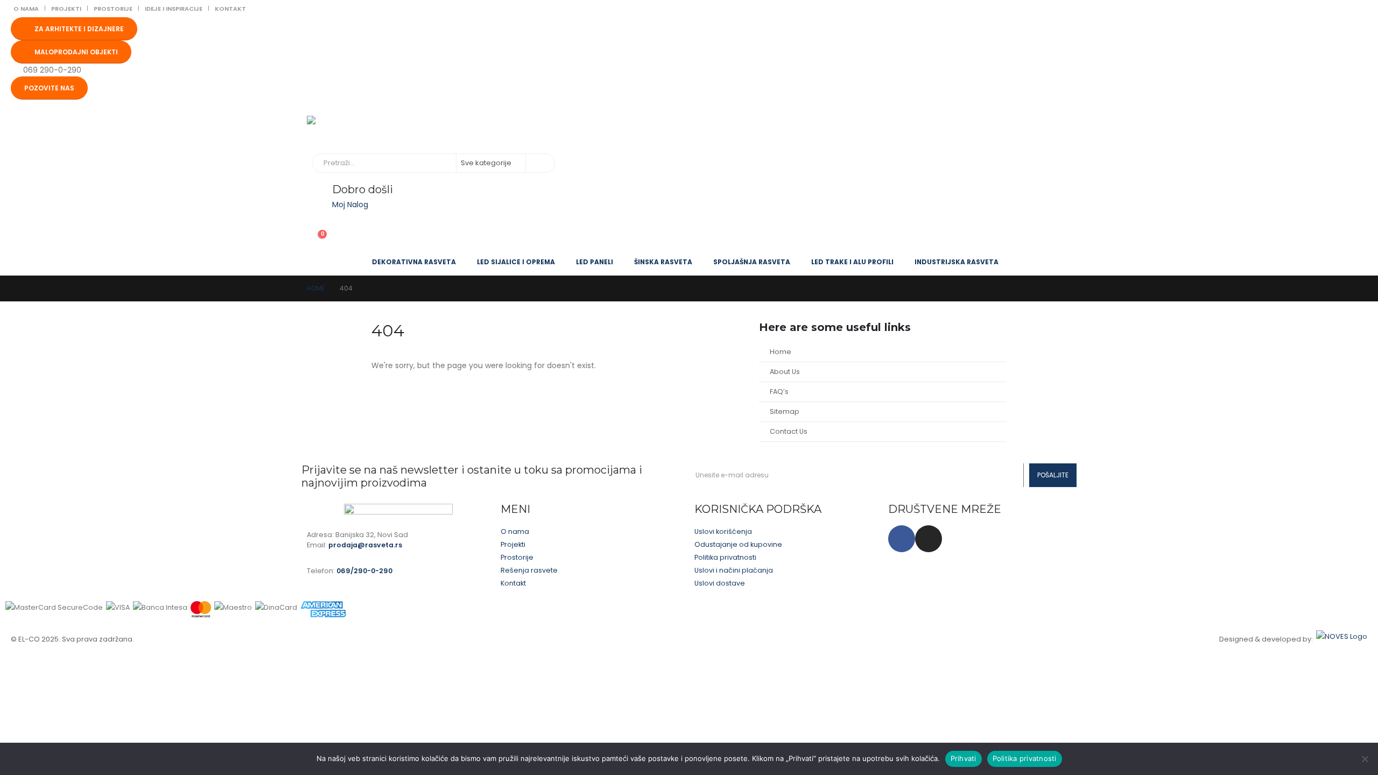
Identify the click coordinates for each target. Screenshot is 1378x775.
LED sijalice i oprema (516, 261)
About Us (785, 371)
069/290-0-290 (364, 570)
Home (780, 351)
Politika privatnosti (1025, 758)
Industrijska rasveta (957, 261)
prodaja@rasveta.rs (365, 544)
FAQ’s (779, 391)
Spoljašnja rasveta (751, 261)
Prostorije (113, 8)
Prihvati (963, 758)
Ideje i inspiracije (173, 8)
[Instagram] (928, 538)
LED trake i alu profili (852, 261)
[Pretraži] (539, 163)
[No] (1364, 758)
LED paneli (594, 261)
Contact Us (788, 431)
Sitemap (784, 411)
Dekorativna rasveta (414, 261)
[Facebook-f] (901, 538)
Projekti (66, 8)
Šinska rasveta (663, 261)
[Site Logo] (360, 129)
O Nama (26, 8)
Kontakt (230, 8)
